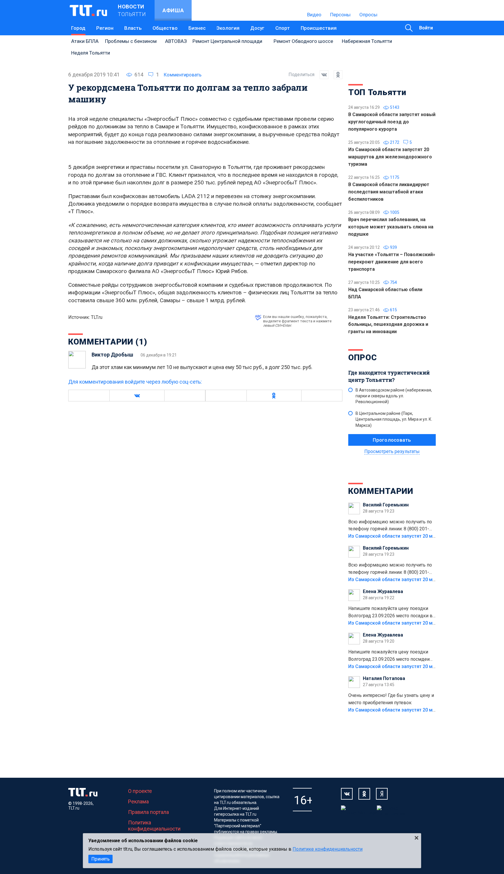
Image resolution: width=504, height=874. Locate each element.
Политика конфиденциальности (154, 825)
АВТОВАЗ (176, 41)
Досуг (257, 28)
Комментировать (183, 75)
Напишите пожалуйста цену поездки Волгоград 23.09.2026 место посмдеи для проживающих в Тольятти (389, 656)
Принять (100, 859)
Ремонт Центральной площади (227, 41)
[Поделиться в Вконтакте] (321, 74)
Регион (104, 28)
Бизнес (197, 28)
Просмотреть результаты (392, 451)
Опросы (368, 15)
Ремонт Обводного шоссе (303, 41)
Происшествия (319, 28)
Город (78, 28)
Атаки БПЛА (85, 41)
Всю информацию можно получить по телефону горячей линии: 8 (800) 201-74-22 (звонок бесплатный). (390, 526)
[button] (136, 395)
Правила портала (148, 812)
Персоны (340, 15)
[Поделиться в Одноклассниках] (335, 74)
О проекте (140, 791)
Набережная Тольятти (367, 41)
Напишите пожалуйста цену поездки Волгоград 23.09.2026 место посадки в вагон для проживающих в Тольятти (390, 613)
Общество (165, 28)
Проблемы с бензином (131, 41)
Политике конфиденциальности (328, 849)
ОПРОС (362, 357)
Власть (133, 28)
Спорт (282, 28)
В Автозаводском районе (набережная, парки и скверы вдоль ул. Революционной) (394, 396)
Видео (314, 15)
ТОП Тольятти (377, 92)
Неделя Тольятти (90, 53)
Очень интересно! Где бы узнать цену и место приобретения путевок (391, 699)
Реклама (138, 801)
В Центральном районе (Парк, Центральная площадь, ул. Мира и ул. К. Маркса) (394, 419)
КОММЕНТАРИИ (380, 491)
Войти (426, 28)
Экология (227, 28)
